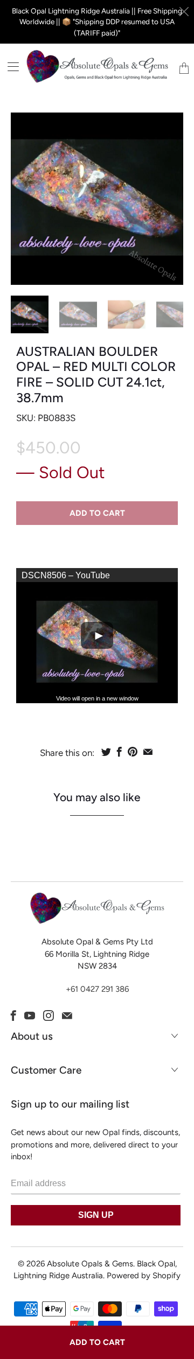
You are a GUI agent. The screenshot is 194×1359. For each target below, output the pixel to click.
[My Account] (9, 66)
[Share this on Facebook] (119, 751)
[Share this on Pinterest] (132, 751)
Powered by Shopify (144, 1275)
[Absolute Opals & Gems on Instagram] (48, 1015)
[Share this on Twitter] (106, 751)
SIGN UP (96, 1215)
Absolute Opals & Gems (90, 1264)
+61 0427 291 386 (97, 989)
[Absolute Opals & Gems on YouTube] (29, 1015)
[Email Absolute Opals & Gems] (67, 1015)
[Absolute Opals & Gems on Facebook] (13, 1015)
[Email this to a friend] (148, 751)
